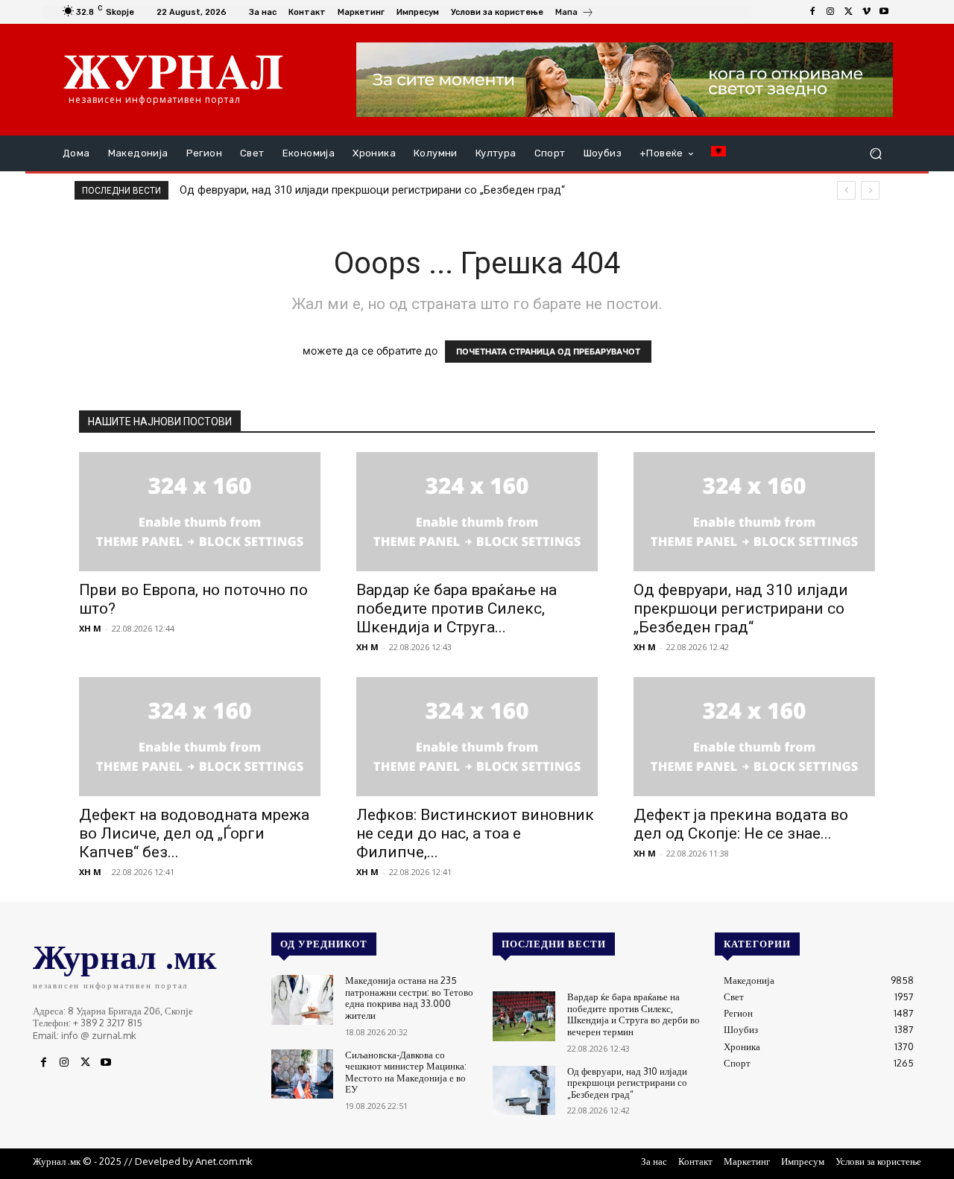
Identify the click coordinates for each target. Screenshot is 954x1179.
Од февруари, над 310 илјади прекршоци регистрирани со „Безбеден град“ (372, 190)
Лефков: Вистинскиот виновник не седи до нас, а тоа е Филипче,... (475, 833)
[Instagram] (830, 12)
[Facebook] (812, 12)
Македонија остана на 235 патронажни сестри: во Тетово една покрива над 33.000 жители (409, 997)
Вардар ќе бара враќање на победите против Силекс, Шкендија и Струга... (456, 608)
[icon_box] (574, 14)
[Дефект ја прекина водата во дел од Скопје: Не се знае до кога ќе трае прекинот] (754, 736)
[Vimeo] (866, 12)
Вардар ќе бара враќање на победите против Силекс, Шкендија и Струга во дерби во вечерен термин (633, 1014)
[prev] (846, 190)
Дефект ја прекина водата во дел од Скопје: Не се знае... (741, 824)
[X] (848, 12)
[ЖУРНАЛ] (173, 71)
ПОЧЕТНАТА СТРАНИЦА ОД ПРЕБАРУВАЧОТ (548, 351)
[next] (870, 190)
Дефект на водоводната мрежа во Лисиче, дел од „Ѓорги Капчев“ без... (194, 833)
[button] (875, 153)
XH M (90, 628)
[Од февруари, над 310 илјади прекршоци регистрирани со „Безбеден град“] (754, 511)
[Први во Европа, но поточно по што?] (199, 511)
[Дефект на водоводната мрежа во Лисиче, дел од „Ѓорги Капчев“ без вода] (199, 736)
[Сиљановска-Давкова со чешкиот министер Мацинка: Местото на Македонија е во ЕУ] (302, 1074)
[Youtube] (884, 12)
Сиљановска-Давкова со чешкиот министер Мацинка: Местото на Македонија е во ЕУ (406, 1072)
